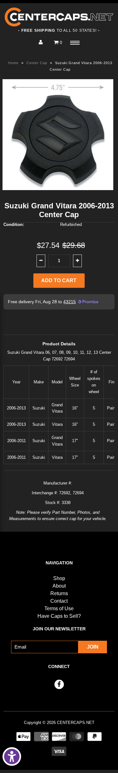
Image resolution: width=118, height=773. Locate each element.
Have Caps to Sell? (59, 616)
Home (13, 63)
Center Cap (36, 63)
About (59, 586)
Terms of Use (59, 608)
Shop (59, 578)
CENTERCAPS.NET (75, 722)
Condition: (13, 224)
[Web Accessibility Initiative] (12, 756)
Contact (59, 601)
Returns (59, 593)
